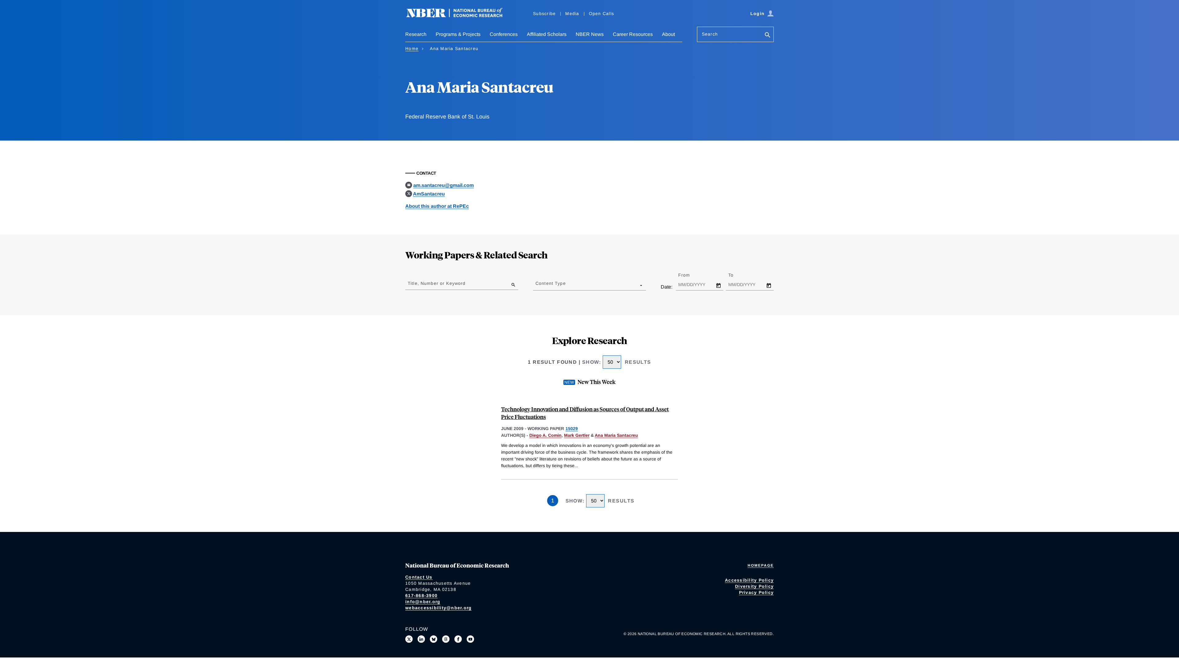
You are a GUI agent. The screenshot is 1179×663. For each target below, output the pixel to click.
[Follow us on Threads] (445, 639)
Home (411, 48)
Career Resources (633, 34)
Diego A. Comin (545, 435)
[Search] (767, 35)
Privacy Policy (756, 592)
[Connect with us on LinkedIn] (421, 639)
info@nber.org (422, 601)
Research (415, 34)
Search (710, 34)
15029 (572, 428)
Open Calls (601, 13)
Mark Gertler (577, 435)
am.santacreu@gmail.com (443, 185)
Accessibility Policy (749, 580)
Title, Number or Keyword (436, 283)
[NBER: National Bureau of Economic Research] (459, 16)
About (668, 34)
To (736, 275)
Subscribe (544, 13)
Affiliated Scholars (546, 34)
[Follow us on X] (409, 639)
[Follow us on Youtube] (470, 639)
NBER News (590, 34)
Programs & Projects (458, 34)
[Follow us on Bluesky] (433, 639)
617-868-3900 (421, 595)
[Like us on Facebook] (458, 639)
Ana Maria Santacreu (616, 435)
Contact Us (419, 577)
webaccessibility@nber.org (438, 607)
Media (572, 13)
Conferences (504, 34)
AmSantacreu (429, 193)
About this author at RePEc (437, 206)
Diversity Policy (754, 586)
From (689, 275)
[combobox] (536, 285)
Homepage (761, 565)
